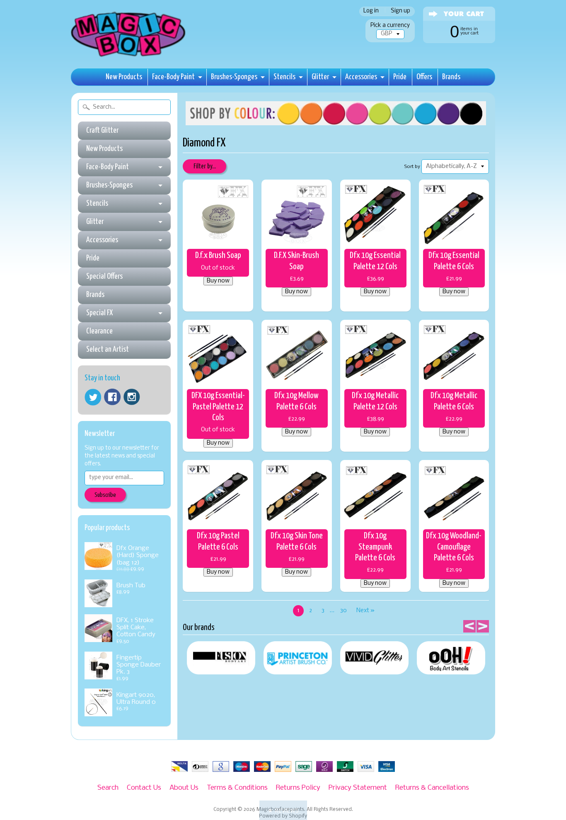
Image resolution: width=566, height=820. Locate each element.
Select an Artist (107, 349)
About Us (183, 788)
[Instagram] (131, 397)
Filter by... (205, 166)
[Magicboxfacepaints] (129, 57)
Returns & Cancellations (432, 788)
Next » (365, 611)
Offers (424, 77)
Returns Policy (298, 788)
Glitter (320, 77)
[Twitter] (93, 397)
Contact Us (144, 788)
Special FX (99, 313)
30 (343, 611)
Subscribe (105, 495)
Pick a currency (390, 25)
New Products (124, 77)
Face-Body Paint (173, 77)
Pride (399, 77)
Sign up (400, 11)
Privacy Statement (358, 788)
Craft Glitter (102, 130)
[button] (283, 810)
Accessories (361, 77)
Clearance (99, 331)
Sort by (412, 166)
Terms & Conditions (237, 788)
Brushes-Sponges (234, 77)
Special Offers (104, 276)
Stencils (284, 77)
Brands (451, 77)
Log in (371, 11)
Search (108, 788)
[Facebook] (112, 397)
